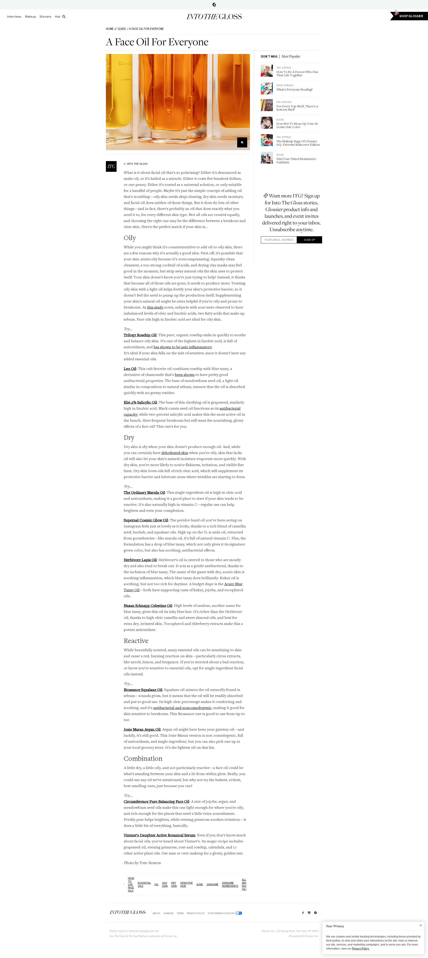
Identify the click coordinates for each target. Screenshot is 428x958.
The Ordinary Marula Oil (144, 492)
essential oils (144, 884)
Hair (58, 16)
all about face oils (246, 884)
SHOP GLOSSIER (411, 16)
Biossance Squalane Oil (143, 689)
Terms (180, 913)
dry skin (174, 884)
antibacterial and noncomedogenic (182, 707)
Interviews (14, 16)
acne (199, 884)
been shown (185, 374)
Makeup (30, 16)
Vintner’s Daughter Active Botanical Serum (159, 835)
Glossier (214, 4)
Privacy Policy (195, 913)
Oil (156, 884)
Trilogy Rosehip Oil (140, 334)
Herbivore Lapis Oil (140, 559)
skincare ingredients (230, 884)
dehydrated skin (174, 452)
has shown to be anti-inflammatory (183, 346)
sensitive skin (186, 884)
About (156, 913)
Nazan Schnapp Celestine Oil (148, 605)
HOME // (111, 29)
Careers (168, 913)
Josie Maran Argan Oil (142, 729)
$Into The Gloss (127, 912)
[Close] (421, 925)
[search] (63, 16)
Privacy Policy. (360, 948)
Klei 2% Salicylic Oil (140, 402)
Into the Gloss (214, 16)
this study (155, 307)
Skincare (45, 16)
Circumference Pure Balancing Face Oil (156, 801)
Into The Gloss (137, 163)
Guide (122, 29)
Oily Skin (165, 884)
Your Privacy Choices (221, 913)
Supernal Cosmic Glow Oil (146, 520)
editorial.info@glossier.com (144, 931)
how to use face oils (131, 884)
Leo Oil (130, 368)
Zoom (242, 142)
